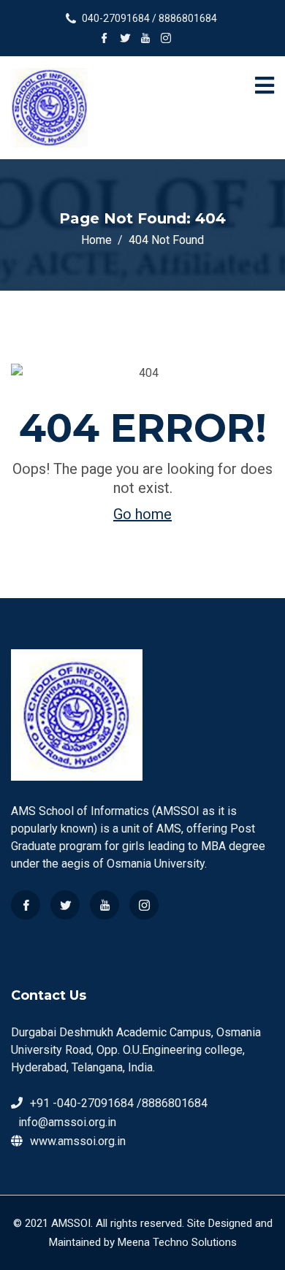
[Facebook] (25, 904)
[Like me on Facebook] (104, 39)
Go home (142, 514)
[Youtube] (104, 904)
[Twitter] (65, 904)
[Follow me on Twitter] (125, 39)
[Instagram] (144, 904)
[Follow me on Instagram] (166, 39)
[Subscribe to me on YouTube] (145, 39)
